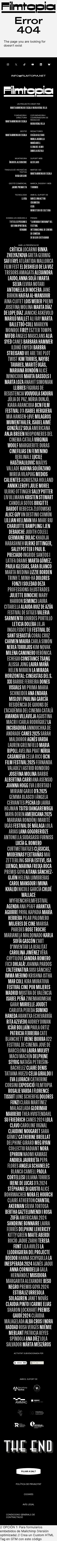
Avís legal (28, 1504)
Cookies (28, 1494)
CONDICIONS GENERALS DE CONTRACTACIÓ (20, 1515)
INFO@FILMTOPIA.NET (28, 76)
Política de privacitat (28, 1484)
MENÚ (7, 7)
